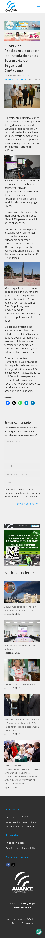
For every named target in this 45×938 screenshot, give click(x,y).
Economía (8, 79)
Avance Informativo (16, 75)
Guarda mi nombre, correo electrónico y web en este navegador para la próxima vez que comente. (22, 493)
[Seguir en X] (13, 865)
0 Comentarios (34, 79)
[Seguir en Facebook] (8, 865)
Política (23, 79)
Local (16, 79)
